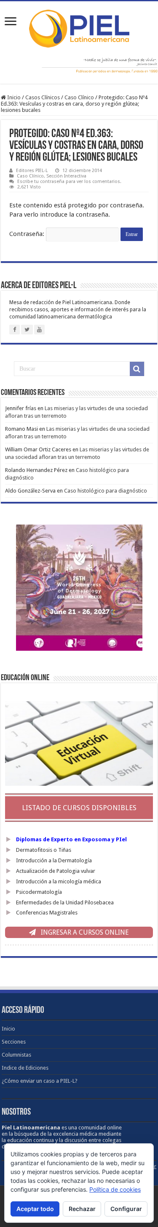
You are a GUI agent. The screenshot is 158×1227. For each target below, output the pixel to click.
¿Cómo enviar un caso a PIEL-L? (40, 1081)
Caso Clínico (79, 97)
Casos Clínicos (42, 97)
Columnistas (16, 1055)
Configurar (126, 1208)
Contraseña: (27, 234)
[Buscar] (137, 369)
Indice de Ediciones (25, 1068)
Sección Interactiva (66, 176)
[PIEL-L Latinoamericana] (79, 27)
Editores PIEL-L (32, 170)
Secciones (14, 1042)
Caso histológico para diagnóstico (105, 491)
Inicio (13, 97)
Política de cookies (115, 1189)
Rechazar (82, 1208)
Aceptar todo (35, 1208)
